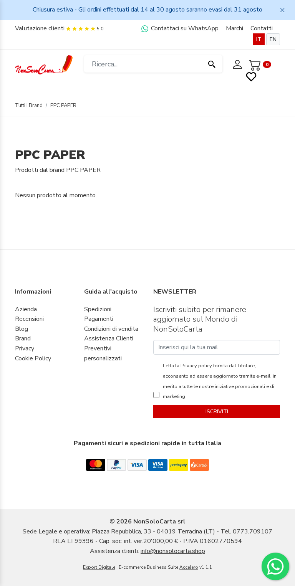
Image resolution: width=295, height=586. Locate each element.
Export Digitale (99, 567)
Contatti (261, 28)
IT (258, 39)
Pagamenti (98, 319)
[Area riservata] (238, 64)
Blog (21, 329)
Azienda (26, 309)
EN (273, 39)
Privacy (24, 348)
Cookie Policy (33, 358)
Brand (23, 338)
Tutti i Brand (29, 105)
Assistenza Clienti (108, 338)
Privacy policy (195, 365)
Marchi (234, 28)
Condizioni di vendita (111, 329)
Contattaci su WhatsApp (184, 28)
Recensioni (29, 319)
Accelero (188, 567)
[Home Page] (44, 64)
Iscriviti (217, 411)
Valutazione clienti (40, 28)
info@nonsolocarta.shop (173, 551)
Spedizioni (97, 309)
